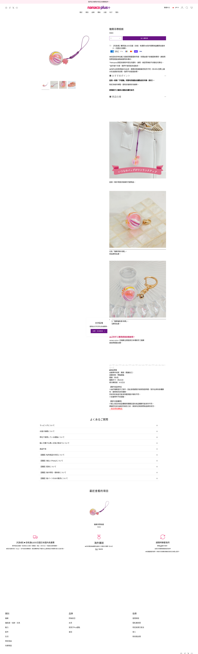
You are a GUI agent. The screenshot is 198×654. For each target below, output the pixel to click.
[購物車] (191, 7)
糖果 (6, 618)
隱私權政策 (137, 623)
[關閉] (110, 320)
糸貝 (70, 623)
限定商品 (8, 641)
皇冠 (70, 632)
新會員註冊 (137, 636)
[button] (186, 7)
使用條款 (136, 618)
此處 (161, 546)
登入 (134, 632)
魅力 (6, 627)
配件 (6, 632)
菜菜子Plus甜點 (74, 627)
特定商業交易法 (138, 627)
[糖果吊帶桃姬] (99, 509)
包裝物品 (8, 646)
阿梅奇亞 (72, 618)
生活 (6, 636)
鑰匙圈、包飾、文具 (12, 623)
